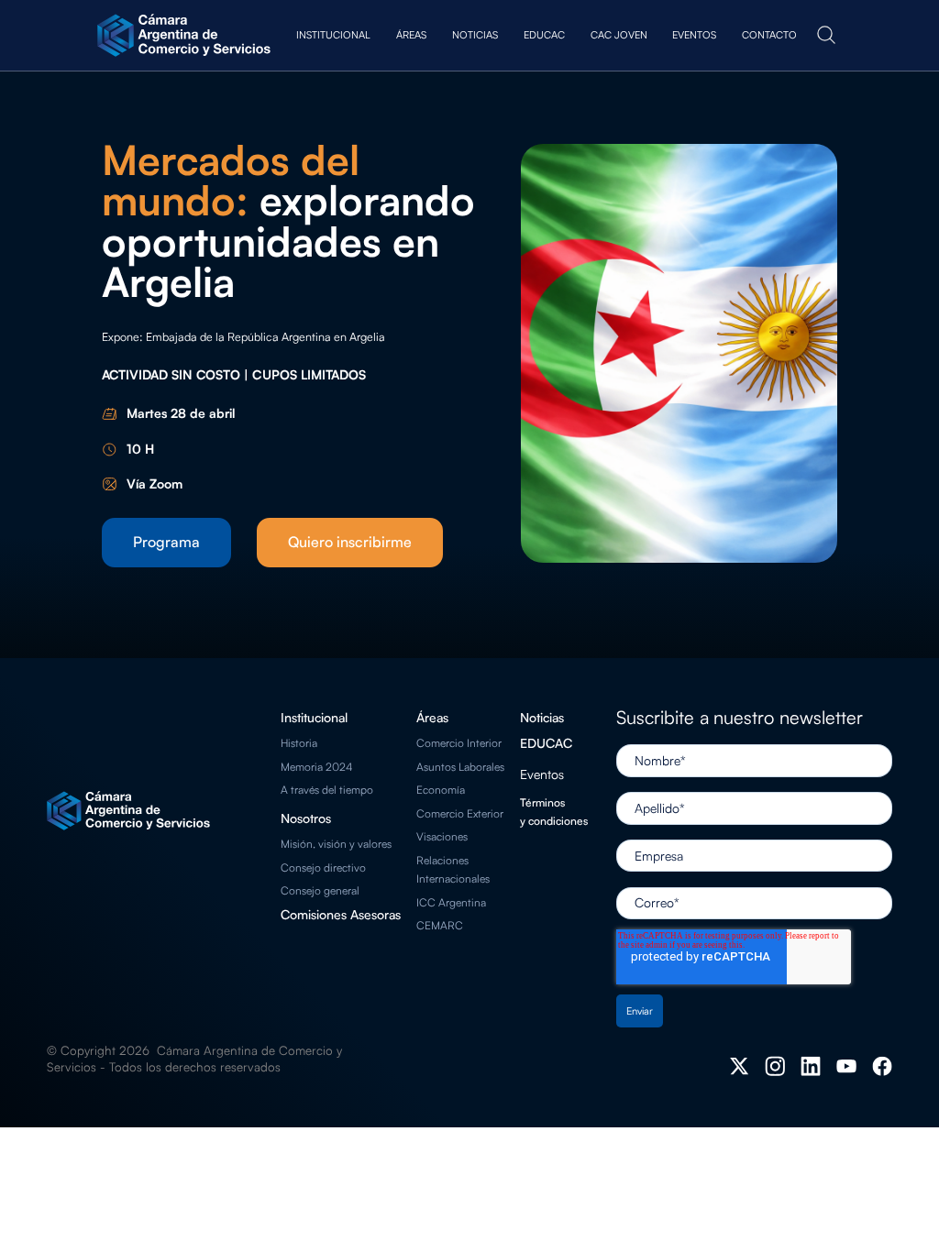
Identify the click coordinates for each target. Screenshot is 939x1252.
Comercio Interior (459, 743)
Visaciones (442, 836)
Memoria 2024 (317, 767)
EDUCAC (546, 743)
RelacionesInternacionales (453, 869)
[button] (334, 35)
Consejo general (320, 890)
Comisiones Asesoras (341, 914)
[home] (186, 35)
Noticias (542, 717)
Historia (299, 743)
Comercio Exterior (459, 813)
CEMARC (439, 925)
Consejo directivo (323, 867)
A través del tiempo (327, 789)
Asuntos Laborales (460, 767)
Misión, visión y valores (336, 844)
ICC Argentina (451, 902)
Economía (440, 789)
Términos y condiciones (554, 812)
